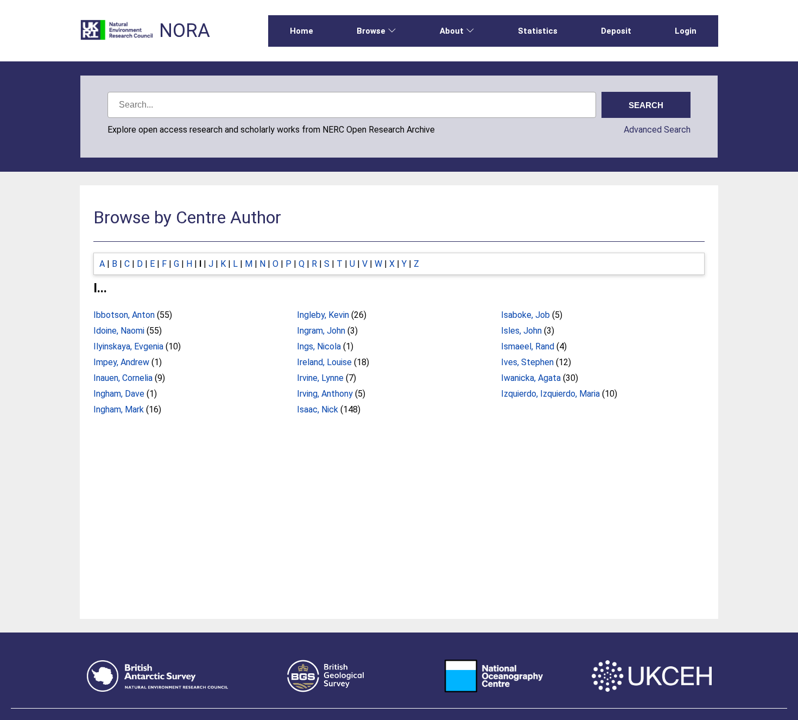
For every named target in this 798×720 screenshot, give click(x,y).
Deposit (616, 31)
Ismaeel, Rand (527, 346)
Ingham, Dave (118, 394)
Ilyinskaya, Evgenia (128, 346)
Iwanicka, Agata (531, 378)
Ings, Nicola (319, 346)
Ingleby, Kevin (323, 315)
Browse (371, 31)
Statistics (538, 31)
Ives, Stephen (527, 362)
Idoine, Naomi (118, 330)
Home (301, 31)
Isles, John (521, 330)
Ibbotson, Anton (124, 315)
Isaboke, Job (525, 315)
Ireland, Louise (324, 362)
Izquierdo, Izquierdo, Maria (550, 394)
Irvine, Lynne (320, 378)
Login (685, 31)
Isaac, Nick (317, 409)
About (452, 31)
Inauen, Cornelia (123, 378)
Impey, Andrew (121, 362)
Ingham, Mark (118, 409)
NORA (184, 31)
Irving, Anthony (325, 394)
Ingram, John (321, 330)
